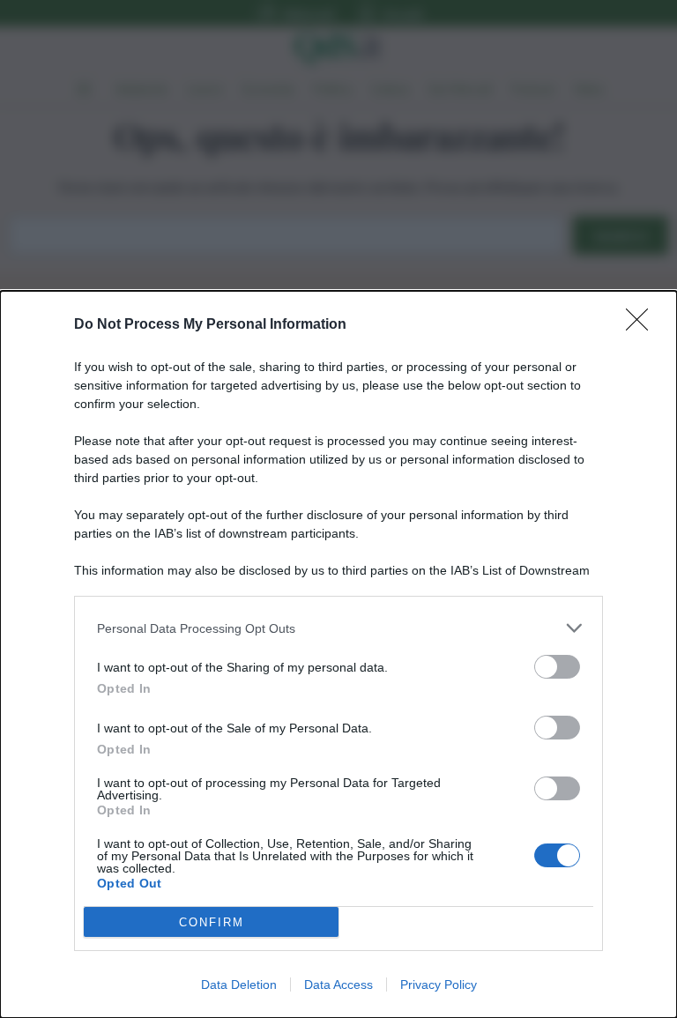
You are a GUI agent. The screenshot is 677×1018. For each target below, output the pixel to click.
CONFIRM (211, 922)
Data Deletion (239, 984)
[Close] (642, 325)
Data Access (338, 984)
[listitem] (338, 628)
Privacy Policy (438, 984)
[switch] (557, 667)
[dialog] (338, 654)
